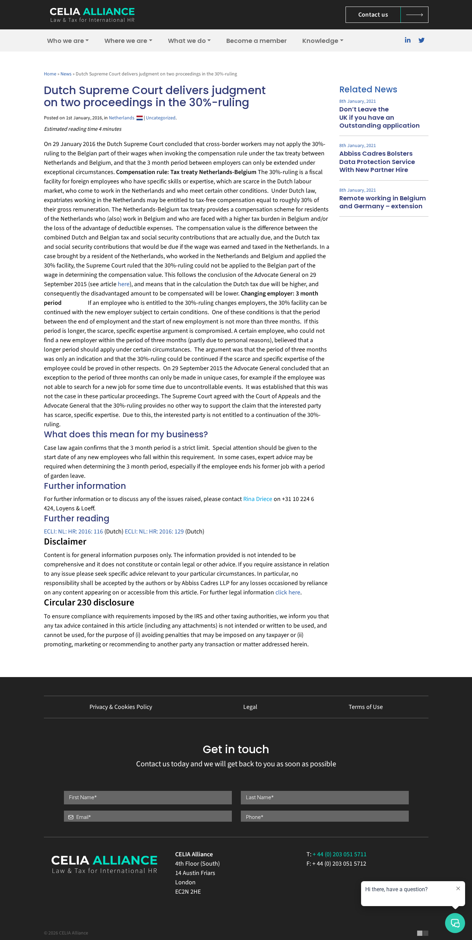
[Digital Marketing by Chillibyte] (422, 933)
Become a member (256, 40)
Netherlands (122, 118)
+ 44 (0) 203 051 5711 (340, 854)
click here (287, 592)
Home (50, 74)
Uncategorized (161, 118)
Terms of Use (366, 707)
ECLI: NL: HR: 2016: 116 (73, 531)
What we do (187, 40)
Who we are (65, 40)
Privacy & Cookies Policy (120, 707)
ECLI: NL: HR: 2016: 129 (154, 531)
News (66, 74)
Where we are (125, 40)
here (124, 284)
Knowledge (320, 40)
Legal (250, 707)
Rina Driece (257, 499)
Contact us (373, 14)
